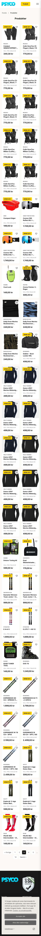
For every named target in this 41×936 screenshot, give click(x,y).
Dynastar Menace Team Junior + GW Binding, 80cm (10, 597)
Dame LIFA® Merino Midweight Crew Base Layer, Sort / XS (30, 529)
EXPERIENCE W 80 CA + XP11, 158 (10, 768)
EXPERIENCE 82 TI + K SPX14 (30, 699)
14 (15, 857)
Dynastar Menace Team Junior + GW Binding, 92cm (30, 597)
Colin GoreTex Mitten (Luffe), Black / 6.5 (9, 151)
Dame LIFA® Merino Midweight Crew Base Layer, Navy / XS (10, 460)
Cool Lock (7, 287)
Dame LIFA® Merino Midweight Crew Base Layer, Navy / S (10, 426)
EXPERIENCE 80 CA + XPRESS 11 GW (9, 700)
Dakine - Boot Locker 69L (28, 355)
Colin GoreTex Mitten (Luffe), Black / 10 (28, 117)
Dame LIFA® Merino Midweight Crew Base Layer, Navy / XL (30, 426)
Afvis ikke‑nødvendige (20, 922)
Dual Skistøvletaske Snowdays (28, 562)
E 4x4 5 (6, 629)
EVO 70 (26, 664)
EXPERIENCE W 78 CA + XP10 (10, 733)
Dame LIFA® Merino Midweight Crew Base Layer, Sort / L (30, 460)
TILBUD (25, 4)
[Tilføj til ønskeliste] (17, 27)
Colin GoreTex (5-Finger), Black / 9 (10, 116)
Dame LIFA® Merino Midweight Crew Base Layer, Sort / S (30, 495)
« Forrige (7, 852)
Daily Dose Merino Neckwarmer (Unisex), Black (10, 324)
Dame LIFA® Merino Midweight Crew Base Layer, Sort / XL (10, 529)
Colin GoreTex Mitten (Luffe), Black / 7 (28, 151)
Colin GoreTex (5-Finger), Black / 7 (10, 82)
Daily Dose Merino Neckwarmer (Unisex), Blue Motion (30, 325)
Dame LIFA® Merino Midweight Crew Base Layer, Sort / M (10, 495)
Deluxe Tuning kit (10, 560)
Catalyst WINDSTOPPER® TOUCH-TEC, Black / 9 (9, 49)
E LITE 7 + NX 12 (29, 629)
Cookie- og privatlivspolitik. (22, 910)
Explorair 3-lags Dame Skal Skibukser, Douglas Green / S (30, 770)
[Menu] (38, 4)
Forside (4, 13)
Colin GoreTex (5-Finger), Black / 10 (30, 47)
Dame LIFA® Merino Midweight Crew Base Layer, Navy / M (30, 391)
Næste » (23, 857)
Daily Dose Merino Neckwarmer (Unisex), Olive (10, 356)
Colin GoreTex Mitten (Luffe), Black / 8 (9, 186)
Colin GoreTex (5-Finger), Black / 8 (30, 82)
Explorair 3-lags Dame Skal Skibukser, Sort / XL (29, 804)
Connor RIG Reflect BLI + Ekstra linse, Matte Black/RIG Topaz (10, 256)
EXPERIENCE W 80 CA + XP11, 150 (30, 733)
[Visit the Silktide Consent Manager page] (33, 929)
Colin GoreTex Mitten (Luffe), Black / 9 (28, 186)
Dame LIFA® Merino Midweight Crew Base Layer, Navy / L (10, 391)
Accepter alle (20, 916)
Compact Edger (9, 218)
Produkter (13, 13)
